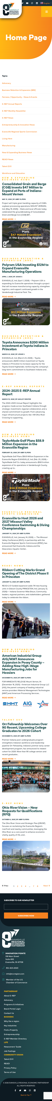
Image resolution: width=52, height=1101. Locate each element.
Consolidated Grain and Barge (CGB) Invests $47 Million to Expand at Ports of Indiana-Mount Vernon (24, 188)
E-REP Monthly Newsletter (14, 110)
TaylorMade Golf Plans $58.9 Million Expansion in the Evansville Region (23, 443)
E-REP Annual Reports (12, 103)
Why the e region (11, 1021)
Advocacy (6, 83)
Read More (7, 219)
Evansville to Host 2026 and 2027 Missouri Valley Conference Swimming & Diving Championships (25, 523)
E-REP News (7, 117)
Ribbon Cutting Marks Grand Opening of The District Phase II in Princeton (25, 573)
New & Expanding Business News (17, 152)
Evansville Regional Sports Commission (19, 131)
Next (45, 886)
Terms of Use (10, 1072)
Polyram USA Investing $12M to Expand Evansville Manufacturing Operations (25, 268)
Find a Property (11, 1029)
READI (7, 1063)
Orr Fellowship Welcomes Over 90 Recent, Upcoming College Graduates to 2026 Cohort (24, 727)
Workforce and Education (13, 173)
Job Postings (9, 1051)
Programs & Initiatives (14, 1004)
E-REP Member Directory (15, 1038)
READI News (7, 159)
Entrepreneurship (12, 1034)
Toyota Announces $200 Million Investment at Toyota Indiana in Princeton (25, 345)
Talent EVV (6, 166)
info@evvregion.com (15, 973)
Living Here (7, 138)
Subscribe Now (26, 915)
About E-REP (10, 995)
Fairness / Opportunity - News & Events (19, 97)
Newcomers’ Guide (12, 1046)
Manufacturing (8, 145)
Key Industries (10, 1025)
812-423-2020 (12, 967)
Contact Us (9, 1013)
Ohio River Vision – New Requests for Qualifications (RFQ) (22, 810)
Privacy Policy (10, 1067)
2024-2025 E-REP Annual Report (21, 392)
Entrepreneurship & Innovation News (18, 124)
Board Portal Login (12, 1008)
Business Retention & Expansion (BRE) (19, 90)
